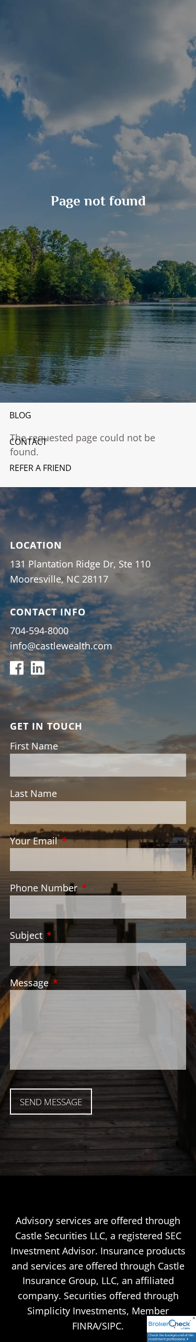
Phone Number (91, 887)
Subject (74, 935)
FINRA (85, 1326)
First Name (34, 746)
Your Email (81, 841)
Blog (20, 415)
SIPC (111, 1326)
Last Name (33, 793)
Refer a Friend (40, 468)
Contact (28, 442)
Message (77, 982)
